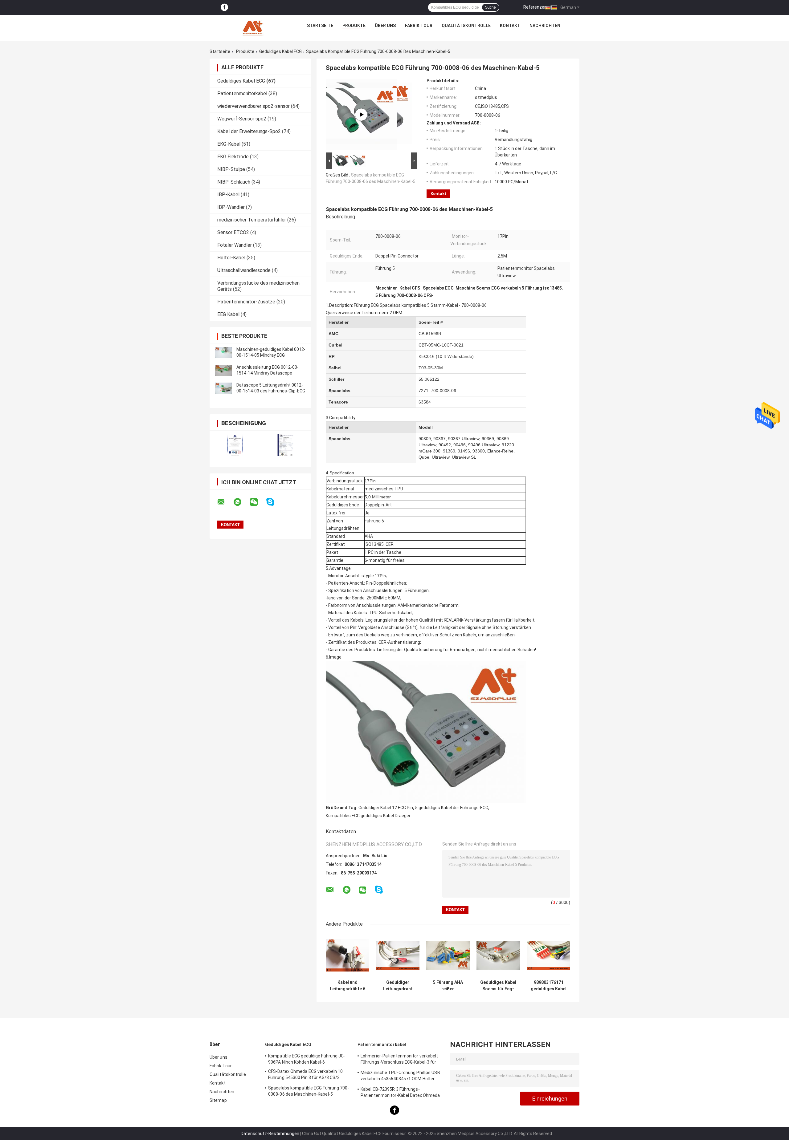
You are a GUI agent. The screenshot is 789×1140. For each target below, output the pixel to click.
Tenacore (338, 402)
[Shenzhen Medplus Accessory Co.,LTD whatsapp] (241, 502)
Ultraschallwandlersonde (244, 270)
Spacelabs (339, 390)
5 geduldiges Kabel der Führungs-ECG (451, 807)
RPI (332, 356)
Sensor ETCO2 (233, 232)
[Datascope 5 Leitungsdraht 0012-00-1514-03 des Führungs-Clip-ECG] (223, 388)
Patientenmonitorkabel (242, 93)
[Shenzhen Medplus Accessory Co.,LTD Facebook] (224, 7)
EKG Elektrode (233, 157)
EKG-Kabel (228, 144)
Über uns (385, 25)
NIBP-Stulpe (231, 169)
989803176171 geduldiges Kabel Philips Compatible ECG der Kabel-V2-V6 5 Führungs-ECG (548, 986)
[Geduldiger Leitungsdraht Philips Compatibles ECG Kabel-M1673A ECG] (397, 955)
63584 (425, 402)
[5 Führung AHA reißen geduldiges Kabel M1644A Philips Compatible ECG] (448, 955)
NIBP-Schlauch (233, 182)
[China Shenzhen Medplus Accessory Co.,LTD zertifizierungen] (235, 445)
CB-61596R (430, 333)
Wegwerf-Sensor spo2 (241, 119)
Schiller (336, 379)
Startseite (320, 25)
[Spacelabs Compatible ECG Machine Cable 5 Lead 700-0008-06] (361, 114)
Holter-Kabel (231, 258)
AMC (333, 333)
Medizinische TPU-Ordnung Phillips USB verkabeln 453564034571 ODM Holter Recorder (400, 1076)
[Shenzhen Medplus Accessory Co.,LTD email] (225, 502)
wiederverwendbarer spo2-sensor (253, 106)
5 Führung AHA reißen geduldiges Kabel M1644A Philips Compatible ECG (448, 986)
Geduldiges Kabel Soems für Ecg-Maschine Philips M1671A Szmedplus (498, 986)
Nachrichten (544, 25)
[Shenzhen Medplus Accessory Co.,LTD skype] (274, 502)
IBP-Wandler (231, 207)
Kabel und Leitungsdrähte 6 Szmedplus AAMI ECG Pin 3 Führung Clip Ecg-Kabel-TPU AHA (347, 986)
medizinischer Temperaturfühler (251, 220)
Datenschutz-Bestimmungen (270, 1133)
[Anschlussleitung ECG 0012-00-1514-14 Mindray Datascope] (223, 370)
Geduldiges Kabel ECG (280, 51)
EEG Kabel (228, 314)
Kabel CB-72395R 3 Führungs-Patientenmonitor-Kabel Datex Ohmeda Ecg (400, 1093)
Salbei (335, 367)
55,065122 (429, 379)
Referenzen (535, 7)
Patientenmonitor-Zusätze (246, 302)
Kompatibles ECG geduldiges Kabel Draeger (368, 815)
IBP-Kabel (228, 194)
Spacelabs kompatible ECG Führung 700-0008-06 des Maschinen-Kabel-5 (308, 1091)
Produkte (354, 25)
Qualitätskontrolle (466, 25)
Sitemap (218, 1100)
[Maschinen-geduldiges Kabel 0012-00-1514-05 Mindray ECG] (223, 352)
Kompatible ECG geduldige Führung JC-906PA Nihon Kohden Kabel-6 (306, 1059)
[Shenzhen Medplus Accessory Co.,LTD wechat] (257, 502)
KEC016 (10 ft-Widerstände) (446, 356)
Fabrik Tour (418, 25)
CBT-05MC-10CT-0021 (441, 345)
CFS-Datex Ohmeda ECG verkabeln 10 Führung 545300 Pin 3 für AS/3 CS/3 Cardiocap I (305, 1075)
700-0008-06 (443, 390)
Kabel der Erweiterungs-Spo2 (249, 131)
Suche (490, 7)
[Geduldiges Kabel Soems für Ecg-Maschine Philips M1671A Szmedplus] (498, 955)
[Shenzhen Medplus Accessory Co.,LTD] (254, 27)
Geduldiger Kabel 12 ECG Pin (385, 807)
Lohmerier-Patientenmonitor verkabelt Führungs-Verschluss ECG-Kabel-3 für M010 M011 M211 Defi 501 (399, 1059)
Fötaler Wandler (234, 245)
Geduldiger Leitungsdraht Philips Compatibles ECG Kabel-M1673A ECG (398, 986)
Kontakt (510, 25)
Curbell (336, 345)
